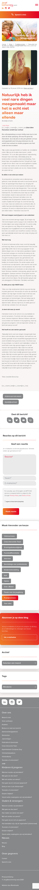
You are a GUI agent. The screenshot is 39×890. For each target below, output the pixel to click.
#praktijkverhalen (7, 121)
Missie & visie (6, 717)
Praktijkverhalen (20, 44)
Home (4, 44)
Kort (5, 575)
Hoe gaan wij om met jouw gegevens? (14, 783)
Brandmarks (15, 885)
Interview (7, 559)
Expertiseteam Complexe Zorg (12, 749)
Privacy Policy (14, 495)
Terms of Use (26, 495)
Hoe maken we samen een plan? (12, 813)
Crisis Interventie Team (12, 542)
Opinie (6, 581)
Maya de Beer (28, 88)
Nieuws (4, 843)
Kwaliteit (5, 725)
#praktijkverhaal (11, 402)
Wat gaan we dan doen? (10, 776)
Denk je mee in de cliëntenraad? (12, 786)
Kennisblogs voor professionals (15, 564)
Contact (4, 858)
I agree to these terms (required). (15, 501)
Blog (10, 44)
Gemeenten (6, 735)
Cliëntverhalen (9, 536)
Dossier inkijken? (7, 794)
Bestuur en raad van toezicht (11, 728)
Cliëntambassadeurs (8, 753)
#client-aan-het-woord (13, 396)
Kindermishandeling (11, 570)
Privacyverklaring (7, 877)
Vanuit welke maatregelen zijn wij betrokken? (17, 797)
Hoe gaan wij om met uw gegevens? (14, 820)
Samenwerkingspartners (10, 732)
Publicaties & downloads (10, 742)
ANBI (3, 764)
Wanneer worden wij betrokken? (12, 772)
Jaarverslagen (6, 739)
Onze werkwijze (7, 721)
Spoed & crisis (20, 15)
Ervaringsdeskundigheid (13, 547)
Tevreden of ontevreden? (10, 760)
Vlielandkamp (6, 757)
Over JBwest (9, 587)
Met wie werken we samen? (11, 779)
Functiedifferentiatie (11, 553)
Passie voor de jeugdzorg (13, 592)
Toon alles (7, 603)
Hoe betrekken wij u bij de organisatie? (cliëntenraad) (19, 824)
